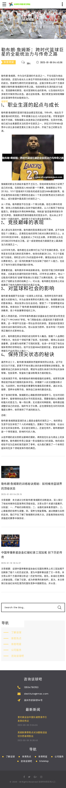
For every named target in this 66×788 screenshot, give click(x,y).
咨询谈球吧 (17, 656)
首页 (24, 23)
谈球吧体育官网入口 (46, 782)
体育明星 (16, 644)
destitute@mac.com (36, 693)
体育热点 (16, 638)
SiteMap (44, 761)
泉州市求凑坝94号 (33, 700)
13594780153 (31, 687)
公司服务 (16, 650)
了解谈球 (16, 632)
